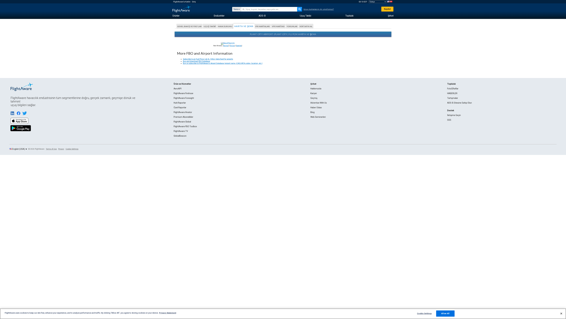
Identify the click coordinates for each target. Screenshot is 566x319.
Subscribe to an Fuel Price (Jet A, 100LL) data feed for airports (208, 59)
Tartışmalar (452, 98)
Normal (225, 46)
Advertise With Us (318, 103)
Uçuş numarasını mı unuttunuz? (318, 9)
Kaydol (387, 9)
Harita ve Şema (243, 26)
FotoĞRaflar (452, 88)
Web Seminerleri (318, 117)
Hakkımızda (315, 88)
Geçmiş (313, 98)
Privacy (61, 149)
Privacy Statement (167, 313)
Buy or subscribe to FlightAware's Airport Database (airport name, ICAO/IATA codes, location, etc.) (223, 63)
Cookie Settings (72, 149)
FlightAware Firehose (183, 93)
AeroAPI (177, 88)
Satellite (239, 46)
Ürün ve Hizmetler (182, 84)
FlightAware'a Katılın (181, 2)
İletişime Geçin (454, 115)
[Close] (561, 313)
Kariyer (313, 93)
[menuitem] (176, 16)
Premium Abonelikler (183, 117)
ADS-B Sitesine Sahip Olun (459, 103)
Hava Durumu (225, 26)
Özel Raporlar (180, 107)
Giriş (194, 2)
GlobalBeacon (180, 136)
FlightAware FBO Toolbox (185, 126)
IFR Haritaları (262, 26)
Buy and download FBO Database (196, 61)
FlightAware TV (181, 131)
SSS (449, 120)
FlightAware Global (182, 122)
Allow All (445, 313)
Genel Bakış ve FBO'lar (189, 26)
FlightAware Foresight (184, 98)
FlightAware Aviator (183, 112)
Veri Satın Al (306, 26)
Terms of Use (51, 149)
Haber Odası (316, 107)
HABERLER (452, 93)
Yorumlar (292, 26)
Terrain (232, 46)
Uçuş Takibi (210, 26)
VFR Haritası (278, 26)
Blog (312, 112)
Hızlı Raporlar (180, 103)
